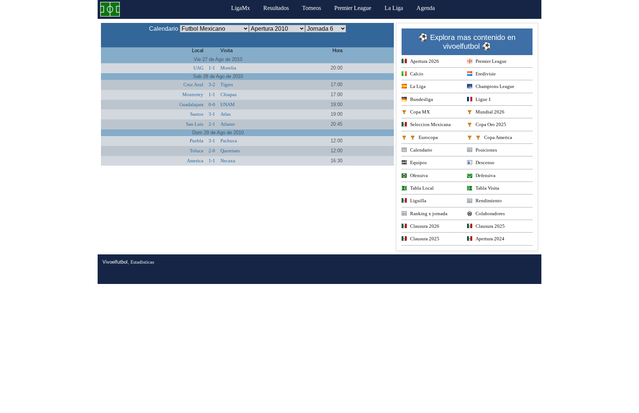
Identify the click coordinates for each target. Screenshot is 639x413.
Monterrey (192, 94)
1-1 (212, 68)
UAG (198, 68)
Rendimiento (489, 200)
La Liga (394, 8)
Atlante (227, 124)
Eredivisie (486, 74)
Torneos (311, 8)
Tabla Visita (487, 188)
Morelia (228, 68)
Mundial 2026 (490, 112)
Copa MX (420, 112)
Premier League (352, 8)
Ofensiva (419, 175)
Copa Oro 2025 (491, 124)
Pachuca (228, 140)
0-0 (212, 104)
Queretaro (230, 150)
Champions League (495, 86)
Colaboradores (490, 213)
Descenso (485, 162)
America (195, 160)
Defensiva (486, 175)
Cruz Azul (193, 84)
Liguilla (418, 200)
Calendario (421, 150)
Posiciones (486, 150)
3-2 (212, 84)
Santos (196, 114)
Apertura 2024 (490, 238)
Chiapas (228, 94)
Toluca (196, 150)
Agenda (425, 8)
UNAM (227, 104)
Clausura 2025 (490, 226)
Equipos (418, 162)
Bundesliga (421, 99)
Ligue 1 (483, 99)
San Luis (194, 124)
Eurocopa (428, 137)
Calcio (416, 74)
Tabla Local (422, 188)
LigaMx (240, 8)
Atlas (225, 114)
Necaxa (227, 160)
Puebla (196, 140)
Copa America (498, 137)
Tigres (226, 84)
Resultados (276, 8)
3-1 (212, 114)
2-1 (212, 124)
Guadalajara (191, 104)
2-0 (212, 150)
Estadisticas (142, 262)
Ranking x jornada (428, 213)
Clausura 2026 (424, 226)
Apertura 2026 (424, 61)
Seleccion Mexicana (430, 124)
